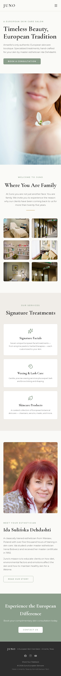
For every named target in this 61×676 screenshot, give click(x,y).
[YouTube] (35, 655)
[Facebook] (25, 655)
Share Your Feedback (30, 662)
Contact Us (30, 630)
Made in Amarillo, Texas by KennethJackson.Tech (30, 669)
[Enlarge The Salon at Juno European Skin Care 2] (45, 228)
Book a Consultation (22, 61)
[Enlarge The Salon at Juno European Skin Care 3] (16, 250)
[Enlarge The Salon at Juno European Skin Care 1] (16, 228)
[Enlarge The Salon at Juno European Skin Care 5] (16, 271)
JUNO (9, 5)
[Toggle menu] (56, 5)
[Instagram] (30, 655)
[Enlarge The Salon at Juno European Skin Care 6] (45, 271)
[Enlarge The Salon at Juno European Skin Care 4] (45, 250)
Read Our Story (18, 579)
